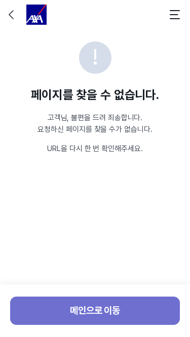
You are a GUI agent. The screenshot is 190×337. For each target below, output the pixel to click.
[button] (12, 15)
